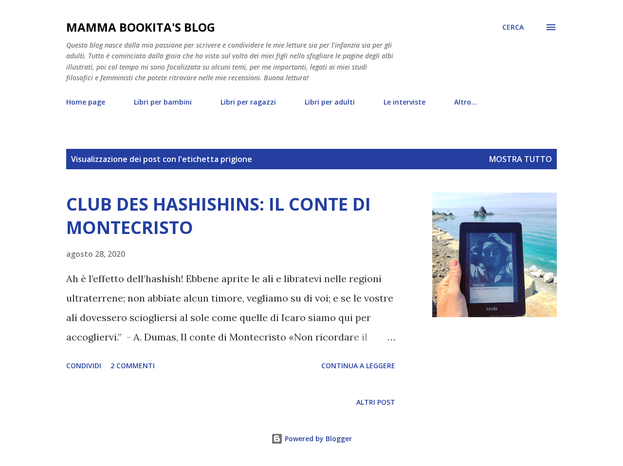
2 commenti (132, 365)
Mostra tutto (520, 159)
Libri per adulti (330, 102)
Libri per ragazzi (248, 102)
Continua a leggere (358, 365)
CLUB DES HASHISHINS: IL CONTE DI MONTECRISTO (218, 215)
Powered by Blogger (317, 438)
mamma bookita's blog (140, 27)
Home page (85, 102)
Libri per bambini (163, 102)
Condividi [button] (83, 365)
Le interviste (404, 102)
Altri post (375, 402)
